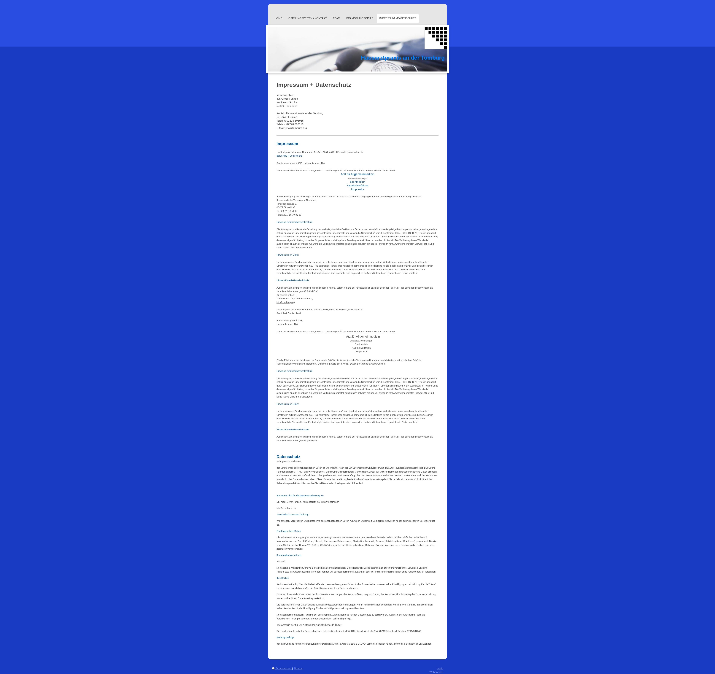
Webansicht (436, 671)
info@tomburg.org (296, 127)
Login (440, 668)
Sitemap (298, 668)
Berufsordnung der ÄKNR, (290, 163)
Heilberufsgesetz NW (314, 163)
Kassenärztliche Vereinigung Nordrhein (296, 200)
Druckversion (283, 668)
